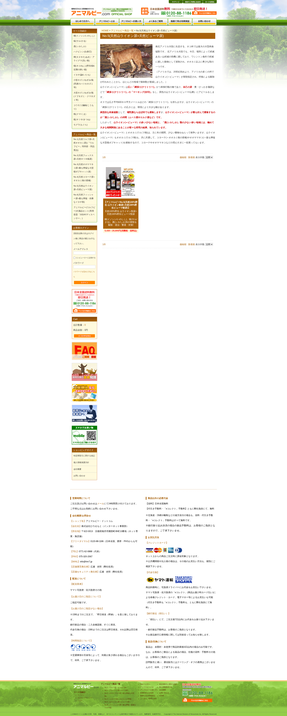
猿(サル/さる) (80, 41)
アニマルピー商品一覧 (84, 134)
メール (100, 503)
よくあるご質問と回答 (148, 698)
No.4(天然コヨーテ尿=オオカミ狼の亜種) (84, 179)
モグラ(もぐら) (81, 125)
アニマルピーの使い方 (148, 690)
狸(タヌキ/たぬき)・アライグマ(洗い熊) (84, 59)
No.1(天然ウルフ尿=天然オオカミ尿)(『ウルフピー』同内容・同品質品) (84, 144)
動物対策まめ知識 (147, 693)
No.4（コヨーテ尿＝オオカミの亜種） (118, 699)
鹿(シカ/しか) (80, 46)
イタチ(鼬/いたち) (82, 75)
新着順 (191, 157)
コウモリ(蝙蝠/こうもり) (84, 107)
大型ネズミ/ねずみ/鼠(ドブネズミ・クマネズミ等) (84, 96)
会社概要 (77, 469)
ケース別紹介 (80, 31)
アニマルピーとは (147, 687)
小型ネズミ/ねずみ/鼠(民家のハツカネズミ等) (84, 83)
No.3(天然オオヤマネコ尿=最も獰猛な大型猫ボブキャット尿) (84, 168)
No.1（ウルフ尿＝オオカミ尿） (116, 687)
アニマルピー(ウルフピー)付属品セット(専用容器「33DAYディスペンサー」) (84, 212)
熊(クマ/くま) (80, 114)
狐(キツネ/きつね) (82, 119)
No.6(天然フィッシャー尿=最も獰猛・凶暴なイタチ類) (84, 198)
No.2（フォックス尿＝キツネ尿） (116, 690)
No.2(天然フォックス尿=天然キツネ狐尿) (83, 157)
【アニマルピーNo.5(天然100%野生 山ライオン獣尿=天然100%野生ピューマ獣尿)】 (121, 205)
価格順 (183, 157)
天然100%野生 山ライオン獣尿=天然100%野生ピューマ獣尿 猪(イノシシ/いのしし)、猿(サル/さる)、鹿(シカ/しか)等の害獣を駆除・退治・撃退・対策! (120, 218)
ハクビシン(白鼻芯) (83, 52)
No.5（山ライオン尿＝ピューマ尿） (117, 702)
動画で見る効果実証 (147, 696)
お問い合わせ (79, 476)
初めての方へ (145, 684)
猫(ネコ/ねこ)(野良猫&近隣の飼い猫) (84, 68)
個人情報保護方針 (81, 462)
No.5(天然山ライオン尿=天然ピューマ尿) (83, 188)
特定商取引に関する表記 (84, 456)
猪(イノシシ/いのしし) (84, 36)
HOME (105, 30)
